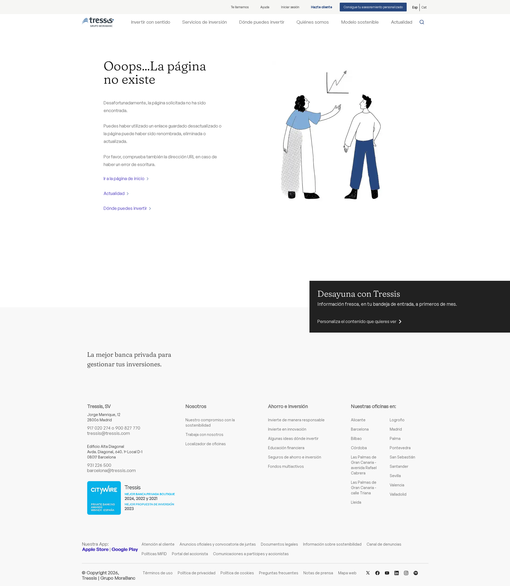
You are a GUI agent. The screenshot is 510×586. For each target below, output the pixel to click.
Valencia (397, 485)
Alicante (358, 420)
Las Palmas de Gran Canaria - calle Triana (363, 487)
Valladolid (398, 494)
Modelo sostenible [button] (360, 22)
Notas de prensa (318, 573)
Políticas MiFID (154, 553)
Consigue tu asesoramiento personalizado (373, 7)
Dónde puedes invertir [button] (261, 22)
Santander (399, 466)
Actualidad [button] (401, 22)
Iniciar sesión (290, 7)
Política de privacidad (196, 573)
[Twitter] (368, 572)
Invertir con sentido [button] (150, 22)
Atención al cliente (158, 544)
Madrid (396, 429)
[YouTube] (387, 572)
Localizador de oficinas (205, 443)
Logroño (397, 420)
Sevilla (395, 475)
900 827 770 (127, 428)
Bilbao (356, 438)
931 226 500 (99, 465)
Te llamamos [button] (240, 7)
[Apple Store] (95, 549)
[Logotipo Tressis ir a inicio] (98, 22)
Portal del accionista (190, 553)
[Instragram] (406, 572)
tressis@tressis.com (108, 433)
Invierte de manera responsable (296, 420)
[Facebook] (377, 572)
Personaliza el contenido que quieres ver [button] (356, 321)
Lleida (356, 502)
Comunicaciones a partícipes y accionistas (251, 553)
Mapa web (347, 573)
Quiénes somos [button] (312, 22)
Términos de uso (158, 573)
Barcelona (360, 429)
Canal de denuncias (384, 544)
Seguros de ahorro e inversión (294, 457)
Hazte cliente (321, 7)
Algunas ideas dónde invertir (293, 438)
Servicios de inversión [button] (204, 22)
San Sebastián (402, 457)
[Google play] (124, 549)
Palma (395, 438)
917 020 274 (98, 428)
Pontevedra (400, 447)
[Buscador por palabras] (423, 22)
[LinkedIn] (396, 572)
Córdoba (359, 447)
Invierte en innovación (287, 429)
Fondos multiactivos (286, 466)
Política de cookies (237, 573)
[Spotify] (416, 572)
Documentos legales (279, 544)
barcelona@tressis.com (111, 470)
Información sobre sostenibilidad (332, 544)
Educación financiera (286, 447)
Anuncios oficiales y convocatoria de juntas (218, 544)
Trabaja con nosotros (204, 434)
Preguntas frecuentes (278, 573)
